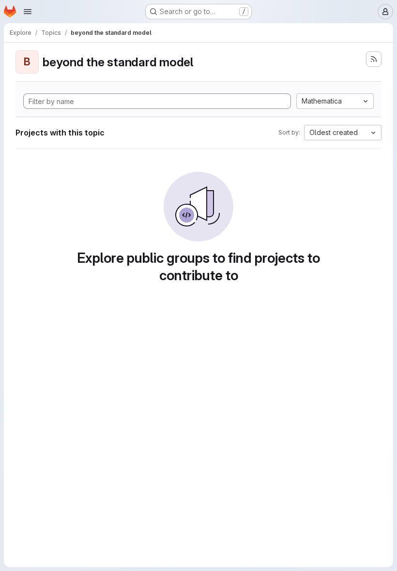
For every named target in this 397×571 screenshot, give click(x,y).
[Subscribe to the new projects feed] (374, 59)
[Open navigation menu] (27, 11)
